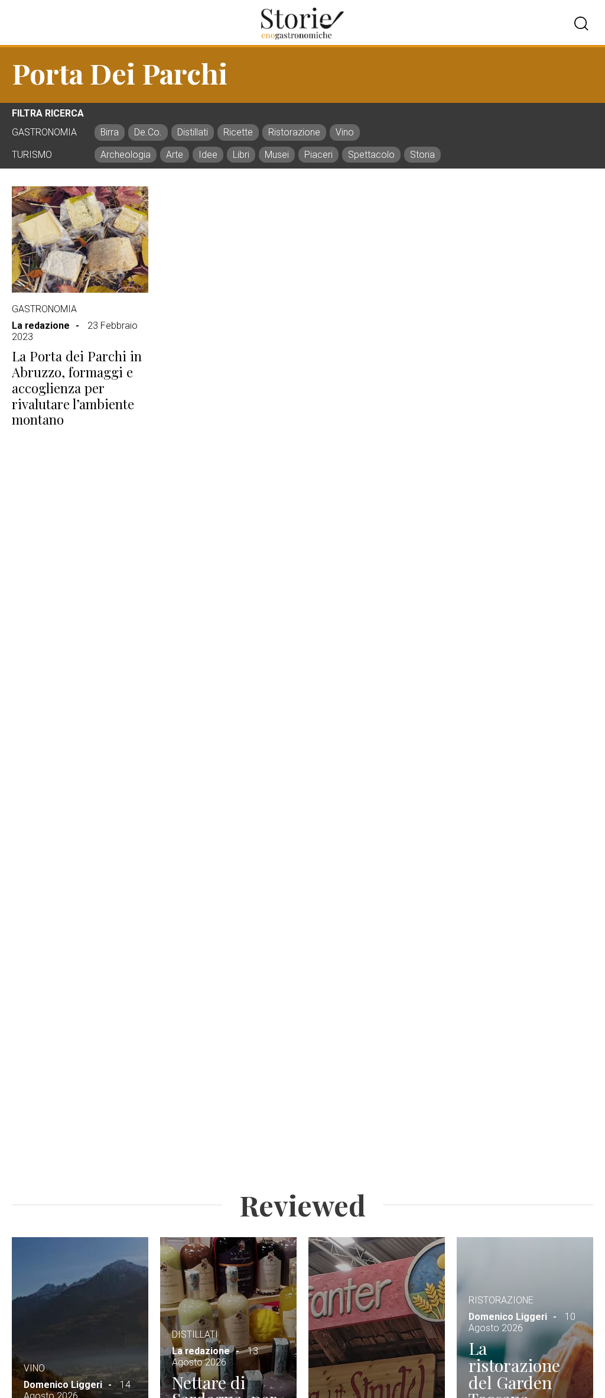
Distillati (195, 1334)
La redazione (41, 325)
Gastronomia (44, 309)
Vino (34, 1368)
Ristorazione (501, 1300)
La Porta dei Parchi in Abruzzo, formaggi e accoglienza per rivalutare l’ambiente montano (77, 388)
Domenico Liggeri (63, 1384)
